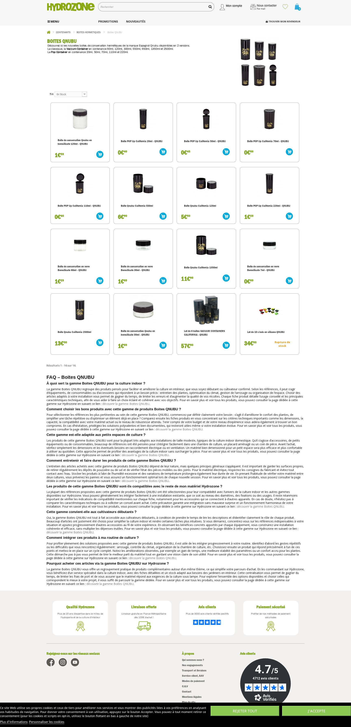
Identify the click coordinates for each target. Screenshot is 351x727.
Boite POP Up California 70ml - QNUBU (268, 141)
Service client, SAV (193, 675)
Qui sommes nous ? (193, 660)
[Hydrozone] (71, 7)
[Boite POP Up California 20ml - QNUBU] (143, 119)
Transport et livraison (194, 670)
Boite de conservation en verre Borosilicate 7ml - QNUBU (263, 268)
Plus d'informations (14, 722)
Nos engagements (192, 665)
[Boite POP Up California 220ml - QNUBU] (269, 183)
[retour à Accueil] (48, 32)
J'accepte (316, 711)
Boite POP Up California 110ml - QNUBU (79, 205)
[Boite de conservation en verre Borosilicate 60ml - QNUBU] (80, 245)
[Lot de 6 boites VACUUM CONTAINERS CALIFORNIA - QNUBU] (206, 310)
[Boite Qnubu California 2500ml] (80, 310)
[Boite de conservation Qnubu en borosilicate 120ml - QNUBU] (80, 119)
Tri (51, 94)
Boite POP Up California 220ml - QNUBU (268, 205)
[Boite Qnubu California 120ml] (206, 183)
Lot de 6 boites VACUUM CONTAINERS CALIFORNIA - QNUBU (204, 332)
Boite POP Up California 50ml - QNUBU (205, 141)
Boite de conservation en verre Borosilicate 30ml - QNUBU (137, 268)
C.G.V (185, 686)
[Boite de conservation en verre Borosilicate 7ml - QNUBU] (269, 245)
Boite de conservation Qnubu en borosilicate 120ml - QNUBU (75, 142)
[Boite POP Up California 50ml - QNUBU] (206, 119)
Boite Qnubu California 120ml (200, 205)
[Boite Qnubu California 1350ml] (206, 245)
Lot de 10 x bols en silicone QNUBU (266, 332)
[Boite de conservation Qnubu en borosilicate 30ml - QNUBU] (143, 310)
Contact (186, 691)
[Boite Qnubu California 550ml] (143, 183)
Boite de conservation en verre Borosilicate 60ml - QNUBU (74, 268)
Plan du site (188, 702)
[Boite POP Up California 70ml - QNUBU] (269, 119)
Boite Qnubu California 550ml (137, 205)
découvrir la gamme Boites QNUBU (125, 404)
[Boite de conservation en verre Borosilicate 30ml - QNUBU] (143, 245)
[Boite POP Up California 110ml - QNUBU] (80, 183)
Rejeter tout (245, 711)
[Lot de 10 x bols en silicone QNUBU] (269, 310)
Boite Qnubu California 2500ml (74, 332)
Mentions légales (192, 697)
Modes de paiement (193, 681)
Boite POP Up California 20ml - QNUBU (141, 141)
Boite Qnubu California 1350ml (201, 267)
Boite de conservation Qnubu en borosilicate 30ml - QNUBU (138, 332)
